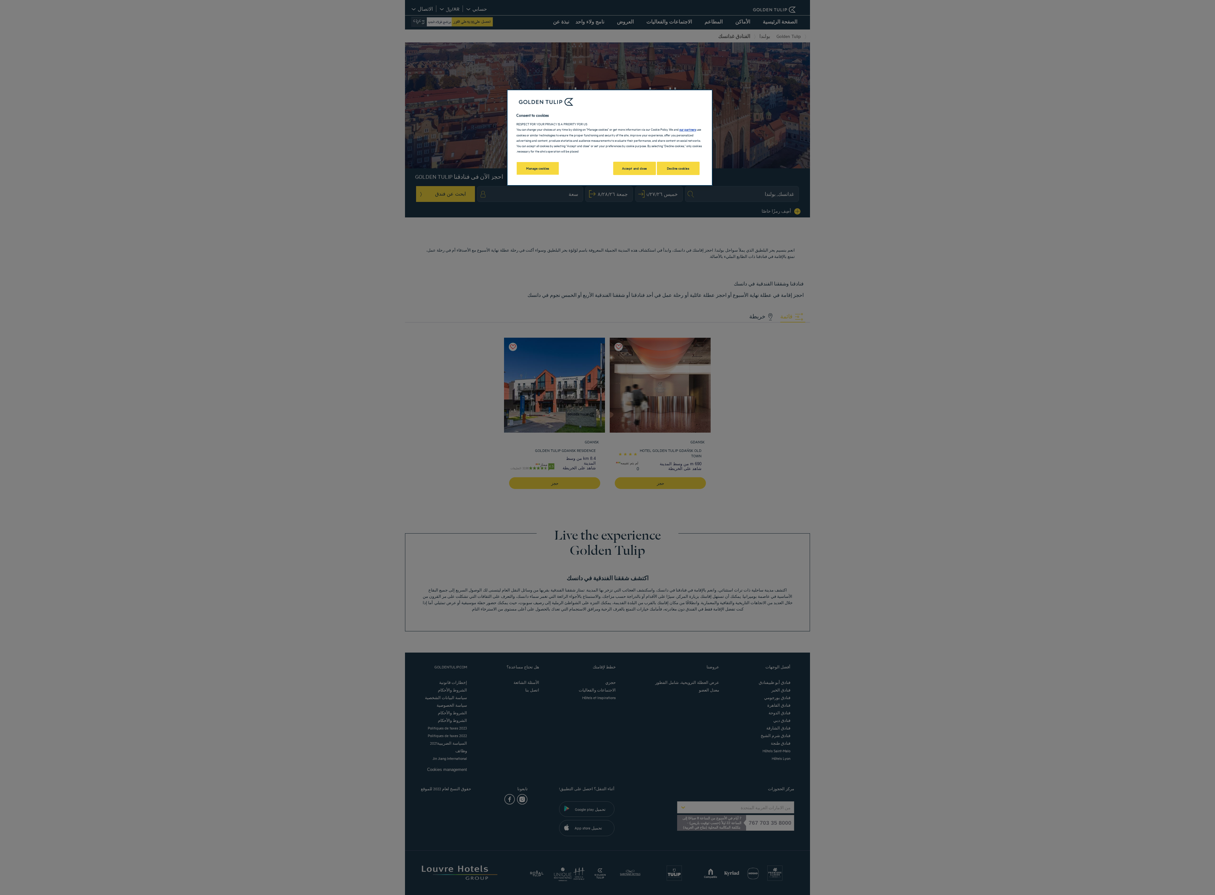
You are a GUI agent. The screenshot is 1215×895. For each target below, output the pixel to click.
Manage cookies (537, 168)
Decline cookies (678, 168)
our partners (687, 129)
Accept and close (634, 168)
